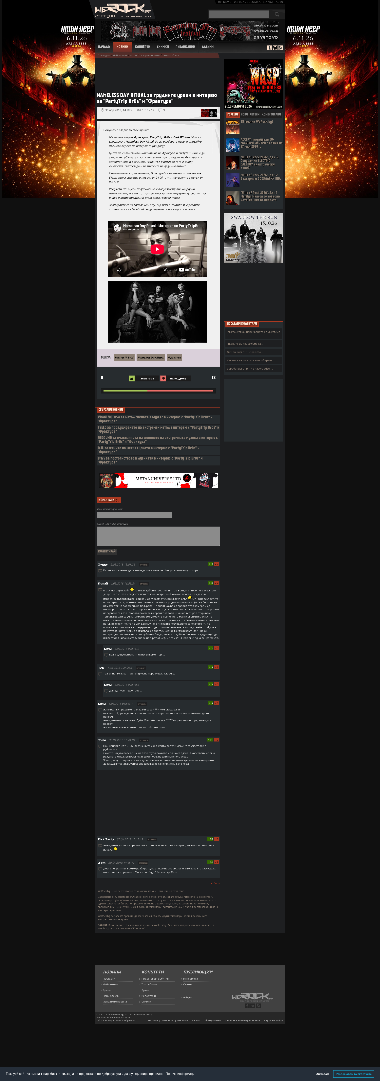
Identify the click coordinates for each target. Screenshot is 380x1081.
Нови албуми (171, 55)
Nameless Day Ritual (150, 357)
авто (279, 2)
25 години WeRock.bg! (257, 122)
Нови (244, 114)
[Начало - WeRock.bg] (122, 18)
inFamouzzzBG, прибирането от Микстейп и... (253, 333)
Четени (254, 114)
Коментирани (271, 114)
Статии (187, 984)
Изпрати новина (150, 55)
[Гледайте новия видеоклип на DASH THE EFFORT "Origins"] (213, 113)
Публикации (185, 47)
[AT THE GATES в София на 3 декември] (205, 113)
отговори (144, 564)
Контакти (168, 1020)
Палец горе (146, 378)
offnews (224, 2)
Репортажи (149, 996)
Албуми (208, 47)
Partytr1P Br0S (124, 357)
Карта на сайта (273, 1020)
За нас (196, 1020)
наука (268, 2)
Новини (122, 47)
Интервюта (190, 978)
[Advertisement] (156, 73)
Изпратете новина (115, 1001)
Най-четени (120, 55)
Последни (104, 55)
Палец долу (178, 378)
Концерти (142, 47)
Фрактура (174, 357)
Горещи (232, 114)
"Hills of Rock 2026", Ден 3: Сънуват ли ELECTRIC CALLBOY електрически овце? (259, 163)
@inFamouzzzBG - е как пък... (245, 352)
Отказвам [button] (322, 1073)
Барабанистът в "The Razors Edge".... (250, 368)
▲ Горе (215, 883)
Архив (133, 55)
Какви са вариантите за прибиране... (250, 360)
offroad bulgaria (247, 2)
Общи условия (212, 1020)
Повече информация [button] (181, 1073)
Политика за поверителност (242, 1020)
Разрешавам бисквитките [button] (354, 1073)
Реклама (182, 1020)
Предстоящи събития (155, 978)
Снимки (163, 47)
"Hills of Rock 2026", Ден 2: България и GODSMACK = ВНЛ (261, 177)
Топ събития (149, 984)
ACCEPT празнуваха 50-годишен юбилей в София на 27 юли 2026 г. (262, 143)
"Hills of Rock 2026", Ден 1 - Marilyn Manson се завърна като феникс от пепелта (260, 196)
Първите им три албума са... (245, 343)
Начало (104, 47)
